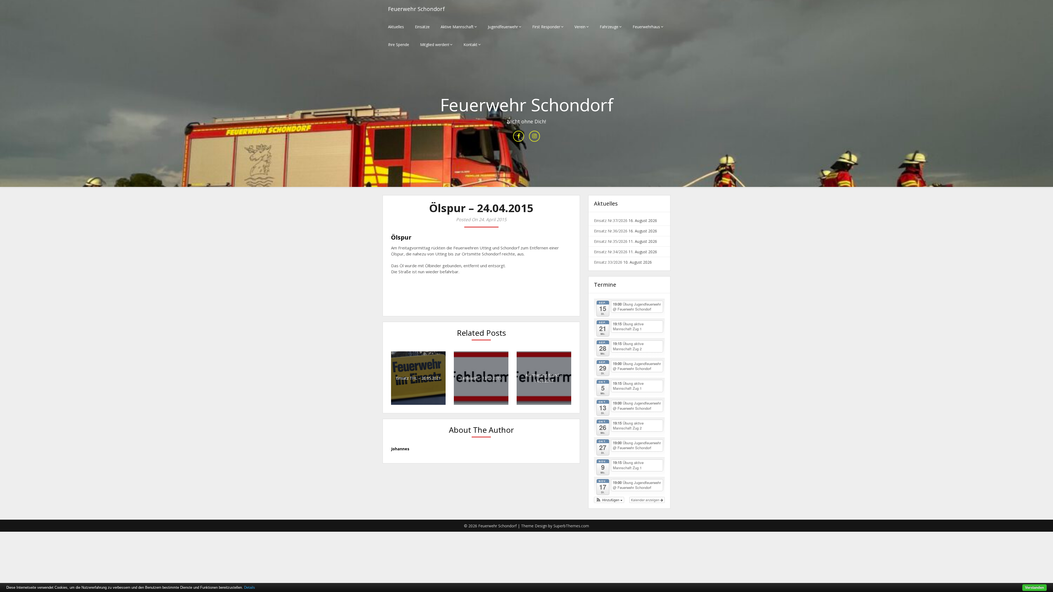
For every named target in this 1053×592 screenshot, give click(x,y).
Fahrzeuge (609, 26)
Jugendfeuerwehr (503, 26)
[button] (609, 500)
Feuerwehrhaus (646, 26)
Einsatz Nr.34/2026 (610, 251)
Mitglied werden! (434, 44)
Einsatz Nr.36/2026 (610, 231)
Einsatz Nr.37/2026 (610, 220)
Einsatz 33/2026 (608, 262)
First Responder (546, 26)
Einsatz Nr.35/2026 (610, 241)
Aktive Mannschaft (457, 26)
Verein (579, 26)
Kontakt (470, 44)
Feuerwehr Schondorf (416, 9)
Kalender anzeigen (645, 499)
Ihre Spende (398, 44)
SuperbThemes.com (571, 525)
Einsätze (422, 26)
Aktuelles (396, 26)
